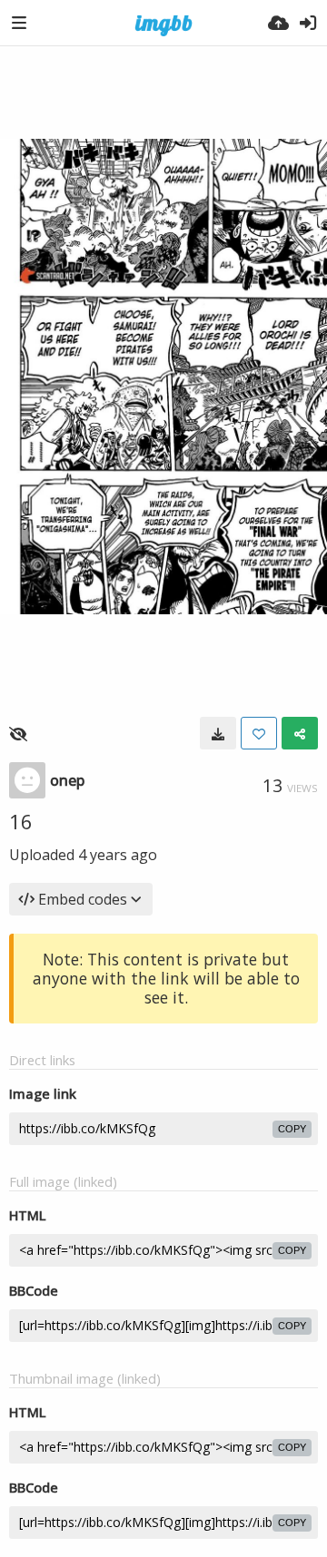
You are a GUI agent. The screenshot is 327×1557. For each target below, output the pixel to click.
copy (292, 1128)
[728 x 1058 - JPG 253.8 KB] (218, 733)
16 (21, 821)
